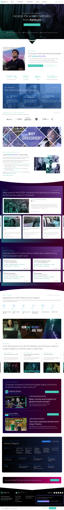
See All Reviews (55, 190)
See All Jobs (56, 250)
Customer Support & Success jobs (38, 458)
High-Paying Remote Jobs (30, 496)
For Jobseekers (20, 1)
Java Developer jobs (46, 448)
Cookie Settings (45, 508)
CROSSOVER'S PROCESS (54, 295)
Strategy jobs (50, 460)
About (12, 1)
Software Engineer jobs (28, 450)
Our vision (55, 87)
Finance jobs (6, 466)
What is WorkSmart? (18, 501)
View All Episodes (52, 414)
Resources (44, 1)
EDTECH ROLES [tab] (56, 441)
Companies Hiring (18, 497)
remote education (21, 164)
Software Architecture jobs (8, 459)
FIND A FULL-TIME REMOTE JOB (31, 24)
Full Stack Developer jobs (37, 453)
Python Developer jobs (46, 451)
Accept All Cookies (52, 508)
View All (57, 343)
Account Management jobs (37, 466)
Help (56, 1)
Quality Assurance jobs (19, 453)
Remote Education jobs (51, 466)
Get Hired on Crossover (34, 65)
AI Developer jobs (27, 451)
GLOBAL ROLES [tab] (46, 441)
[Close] (62, 508)
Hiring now (57, 112)
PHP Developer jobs (45, 450)
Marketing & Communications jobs (38, 468)
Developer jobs (36, 450)
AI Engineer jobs (27, 452)
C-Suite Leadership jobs (22, 458)
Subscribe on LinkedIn (51, 391)
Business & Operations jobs (51, 459)
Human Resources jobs (51, 458)
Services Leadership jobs (37, 459)
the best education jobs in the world (14, 172)
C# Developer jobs (36, 448)
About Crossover (18, 496)
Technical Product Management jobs (24, 466)
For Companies (30, 1)
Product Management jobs (22, 467)
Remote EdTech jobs (51, 467)
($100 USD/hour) (15, 262)
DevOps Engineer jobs (37, 451)
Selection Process (29, 497)
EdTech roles (27, 164)
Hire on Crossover (49, 65)
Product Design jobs (19, 452)
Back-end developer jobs (28, 453)
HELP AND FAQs (5, 500)
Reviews (37, 1)
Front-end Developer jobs (37, 452)
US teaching (14, 165)
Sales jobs (35, 467)
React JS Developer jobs (46, 452)
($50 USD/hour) (45, 274)
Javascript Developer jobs (46, 449)
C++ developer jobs (36, 449)
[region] (32, 508)
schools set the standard (17, 168)
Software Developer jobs (55, 450)
